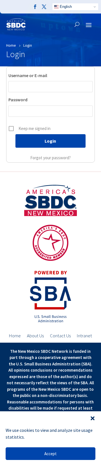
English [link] (65, 7)
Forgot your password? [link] (50, 157)
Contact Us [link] (60, 336)
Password (17, 99)
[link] (35, 6)
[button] (92, 418)
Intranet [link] (84, 336)
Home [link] (15, 336)
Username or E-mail (27, 75)
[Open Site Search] (77, 24)
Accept (50, 453)
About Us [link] (35, 336)
